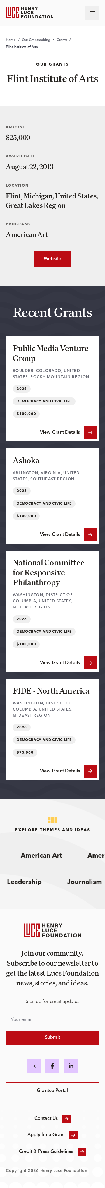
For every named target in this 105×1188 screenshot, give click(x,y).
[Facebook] (53, 1066)
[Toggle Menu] (92, 13)
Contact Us (46, 1118)
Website (47, 259)
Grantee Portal (52, 1090)
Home (11, 40)
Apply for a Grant (46, 1135)
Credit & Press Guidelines (46, 1151)
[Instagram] (34, 1066)
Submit (52, 1037)
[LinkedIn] (71, 1066)
